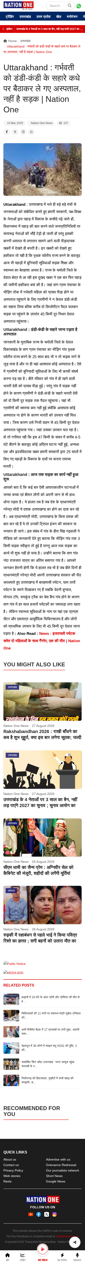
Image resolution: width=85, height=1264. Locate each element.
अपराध (11, 890)
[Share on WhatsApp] (31, 132)
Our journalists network (62, 1170)
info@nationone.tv (67, 1236)
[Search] (70, 6)
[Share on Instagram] (23, 132)
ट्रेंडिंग (10, 16)
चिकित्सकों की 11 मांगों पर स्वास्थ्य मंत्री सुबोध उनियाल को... (51, 1015)
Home (12, 41)
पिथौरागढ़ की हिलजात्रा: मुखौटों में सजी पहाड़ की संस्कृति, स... (47, 1080)
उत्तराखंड (25, 16)
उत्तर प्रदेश (43, 16)
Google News (55, 1181)
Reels (7, 1181)
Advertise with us (58, 1159)
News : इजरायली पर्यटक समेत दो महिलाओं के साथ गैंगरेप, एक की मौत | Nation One (41, 640)
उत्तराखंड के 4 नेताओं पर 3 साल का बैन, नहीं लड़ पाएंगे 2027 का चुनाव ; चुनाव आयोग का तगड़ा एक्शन (49, 29)
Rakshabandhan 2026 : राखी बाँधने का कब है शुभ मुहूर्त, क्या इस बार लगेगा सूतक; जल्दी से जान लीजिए (42, 737)
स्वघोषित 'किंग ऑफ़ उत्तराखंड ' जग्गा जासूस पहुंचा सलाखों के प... (48, 1064)
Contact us (11, 1165)
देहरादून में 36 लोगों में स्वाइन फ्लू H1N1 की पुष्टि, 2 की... (49, 1048)
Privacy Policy (13, 1170)
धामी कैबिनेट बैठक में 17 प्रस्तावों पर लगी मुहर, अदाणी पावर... (50, 1031)
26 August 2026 (43, 861)
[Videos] (42, 1249)
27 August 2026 (43, 726)
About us (9, 1159)
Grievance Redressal (61, 1165)
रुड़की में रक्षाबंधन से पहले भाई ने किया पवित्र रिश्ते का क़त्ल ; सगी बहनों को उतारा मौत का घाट (40, 940)
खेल (58, 16)
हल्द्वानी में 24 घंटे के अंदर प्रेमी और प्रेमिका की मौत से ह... (51, 999)
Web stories (11, 1176)
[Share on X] (15, 132)
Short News (54, 1176)
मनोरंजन (72, 16)
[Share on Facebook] (6, 132)
